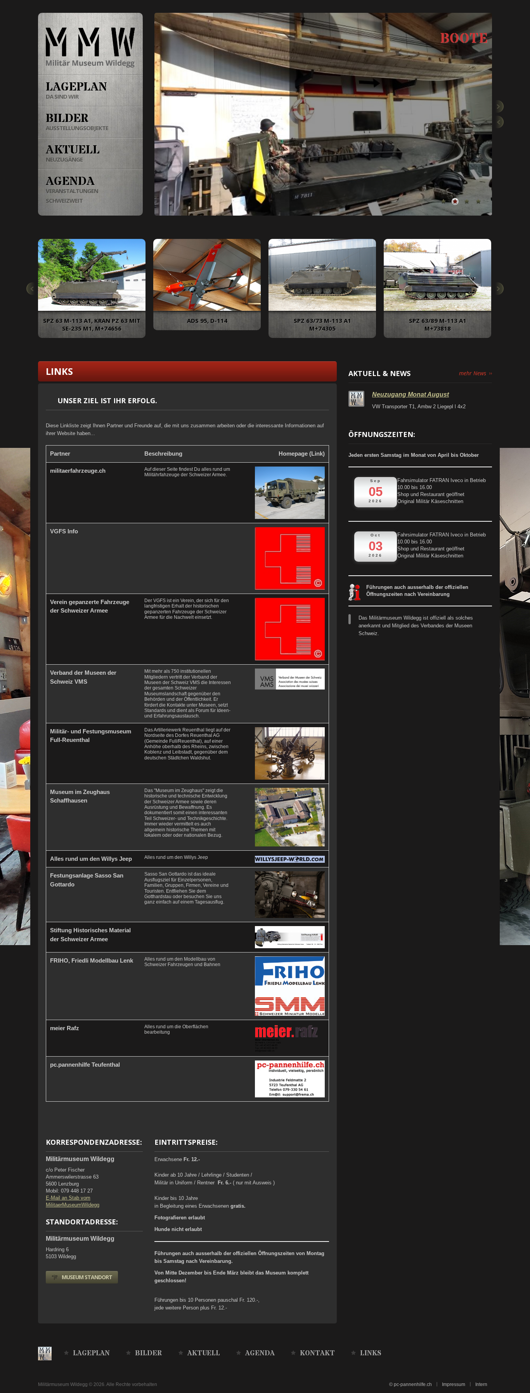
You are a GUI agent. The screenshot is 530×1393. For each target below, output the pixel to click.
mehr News (472, 373)
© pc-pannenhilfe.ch (410, 1384)
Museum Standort (87, 1277)
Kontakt (317, 1353)
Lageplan (91, 1353)
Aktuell (203, 1353)
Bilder (148, 1353)
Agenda (260, 1353)
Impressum (453, 1384)
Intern (481, 1384)
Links (370, 1353)
